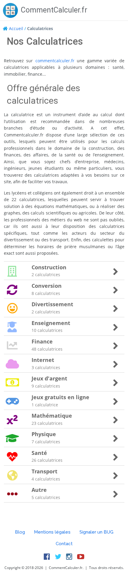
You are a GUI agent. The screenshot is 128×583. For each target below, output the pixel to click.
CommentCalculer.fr (54, 10)
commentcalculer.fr (54, 60)
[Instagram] (69, 556)
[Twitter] (58, 556)
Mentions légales (52, 532)
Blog (20, 532)
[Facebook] (47, 556)
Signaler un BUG (96, 532)
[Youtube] (80, 556)
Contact (64, 543)
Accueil (16, 28)
